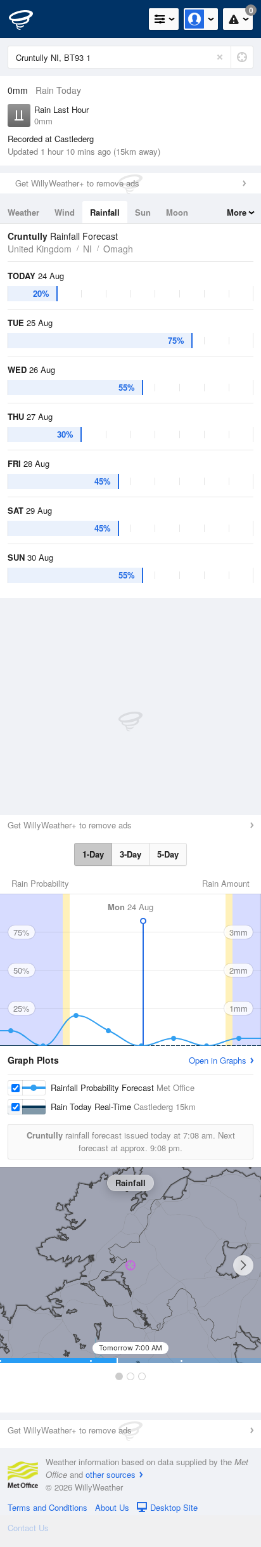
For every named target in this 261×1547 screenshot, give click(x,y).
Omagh (118, 248)
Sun (143, 212)
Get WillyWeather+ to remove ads (77, 183)
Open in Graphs (217, 1060)
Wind (64, 212)
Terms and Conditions (47, 1507)
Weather (23, 212)
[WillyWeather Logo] (28, 19)
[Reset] (220, 57)
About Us (112, 1507)
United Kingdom (40, 248)
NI (87, 248)
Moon (177, 212)
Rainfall (105, 212)
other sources (111, 1474)
